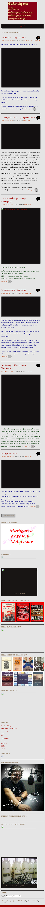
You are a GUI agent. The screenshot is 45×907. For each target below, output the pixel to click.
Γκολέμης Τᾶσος (6, 726)
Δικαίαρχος (4, 731)
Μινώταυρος (27, 120)
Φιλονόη (27, 204)
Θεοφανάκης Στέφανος (31, 40)
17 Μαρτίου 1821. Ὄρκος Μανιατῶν (18, 117)
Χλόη (2, 746)
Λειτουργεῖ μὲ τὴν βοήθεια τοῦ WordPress (13, 901)
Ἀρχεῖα (3, 896)
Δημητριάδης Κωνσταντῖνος (9, 728)
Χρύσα (3, 748)
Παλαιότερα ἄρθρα (8, 515)
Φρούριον (4, 743)
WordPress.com (6, 903)
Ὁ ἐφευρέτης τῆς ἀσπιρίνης (13, 290)
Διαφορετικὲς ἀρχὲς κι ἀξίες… (14, 37)
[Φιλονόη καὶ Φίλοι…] (22, 21)
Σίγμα (2, 733)
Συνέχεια (30, 109)
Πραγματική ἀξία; (9, 453)
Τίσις (2, 736)
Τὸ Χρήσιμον (5, 738)
